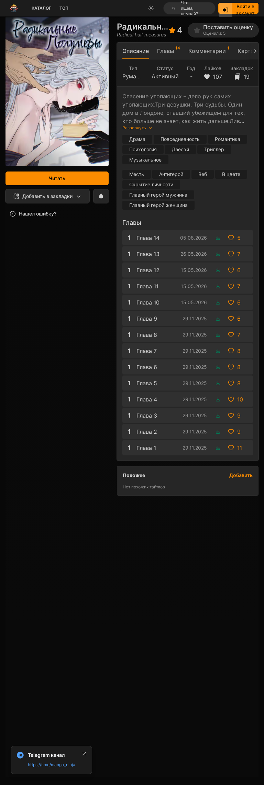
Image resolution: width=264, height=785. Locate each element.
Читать (57, 178)
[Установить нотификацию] (101, 196)
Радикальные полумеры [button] (143, 26)
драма (137, 139)
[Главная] (14, 8)
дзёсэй (180, 149)
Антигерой (171, 174)
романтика (227, 139)
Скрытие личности (151, 184)
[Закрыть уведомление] (84, 754)
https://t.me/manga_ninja (51, 764)
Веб (202, 174)
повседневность (180, 139)
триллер (214, 149)
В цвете (231, 174)
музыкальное (145, 160)
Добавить (241, 475)
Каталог (41, 8)
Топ (63, 8)
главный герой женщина (158, 205)
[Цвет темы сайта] (151, 8)
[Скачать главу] (218, 238)
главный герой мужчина (158, 195)
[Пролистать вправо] (252, 51)
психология (143, 149)
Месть (136, 174)
